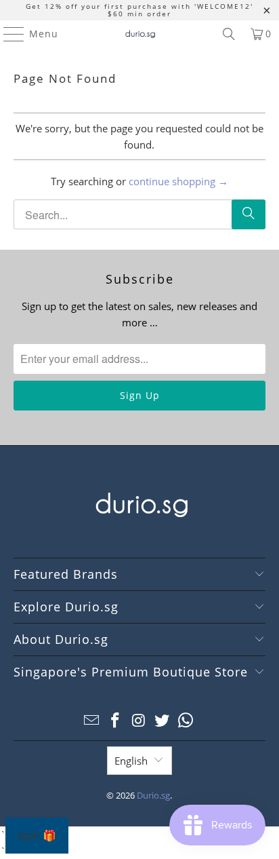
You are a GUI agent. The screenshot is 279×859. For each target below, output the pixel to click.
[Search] (229, 33)
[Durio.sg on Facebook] (115, 720)
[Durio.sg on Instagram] (139, 720)
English (131, 760)
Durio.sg (153, 795)
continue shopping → (178, 181)
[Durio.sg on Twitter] (162, 720)
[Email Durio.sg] (92, 720)
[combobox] (139, 214)
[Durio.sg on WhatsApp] (186, 720)
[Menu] (7, 33)
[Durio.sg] (139, 33)
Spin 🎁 (37, 835)
